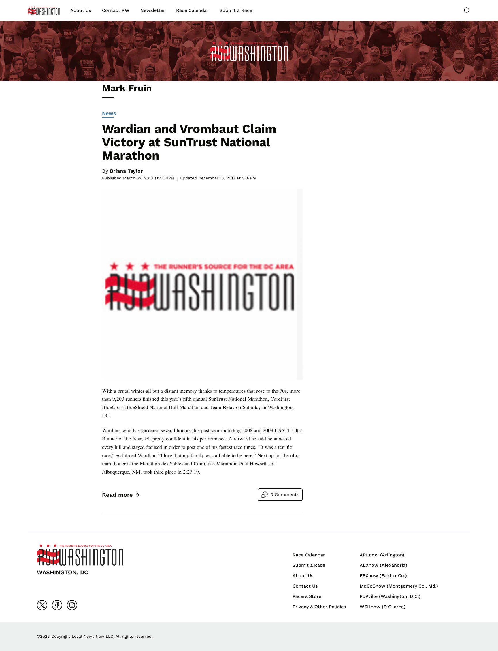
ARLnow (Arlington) (382, 555)
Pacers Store (307, 596)
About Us (80, 10)
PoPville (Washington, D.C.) (390, 596)
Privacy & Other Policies (319, 606)
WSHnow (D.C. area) (382, 606)
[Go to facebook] (57, 605)
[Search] (466, 10)
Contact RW (115, 10)
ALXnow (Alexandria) (383, 565)
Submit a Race (236, 10)
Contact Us (305, 586)
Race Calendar (192, 10)
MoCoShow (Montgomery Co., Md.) (399, 586)
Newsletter (152, 10)
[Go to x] (42, 605)
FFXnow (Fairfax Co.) (383, 575)
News (109, 113)
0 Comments (284, 494)
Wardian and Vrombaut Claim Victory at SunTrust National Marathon (189, 142)
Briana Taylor (126, 171)
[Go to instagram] (72, 605)
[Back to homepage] (44, 10)
